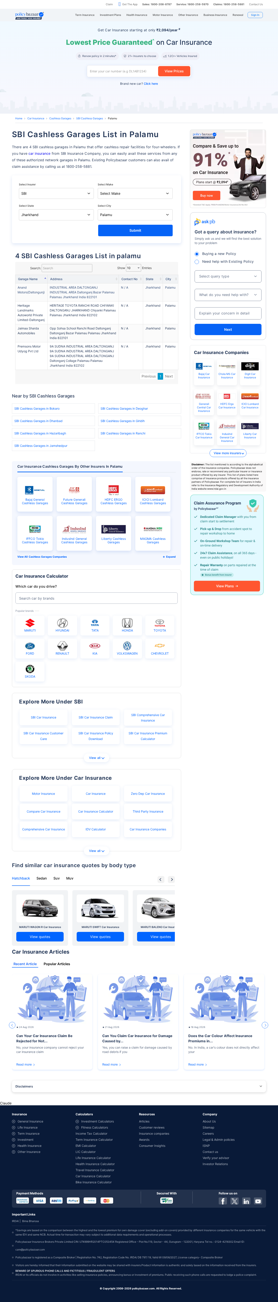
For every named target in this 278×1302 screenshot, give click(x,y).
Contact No (129, 279)
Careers (208, 1133)
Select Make (105, 184)
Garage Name (28, 279)
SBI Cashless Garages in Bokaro (37, 408)
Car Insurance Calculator (95, 811)
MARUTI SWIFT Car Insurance (100, 927)
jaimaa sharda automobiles (28, 330)
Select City (104, 205)
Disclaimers (24, 1086)
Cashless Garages (60, 118)
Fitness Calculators (94, 1127)
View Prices (174, 71)
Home (18, 118)
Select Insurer (27, 184)
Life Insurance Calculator (93, 1158)
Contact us (210, 1152)
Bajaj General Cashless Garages (35, 501)
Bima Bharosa (30, 1221)
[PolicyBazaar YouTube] (258, 1200)
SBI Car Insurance (43, 717)
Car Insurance (35, 118)
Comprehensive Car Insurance (43, 829)
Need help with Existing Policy (228, 261)
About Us (209, 1121)
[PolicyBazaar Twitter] (234, 1200)
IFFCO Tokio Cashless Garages (35, 540)
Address (56, 279)
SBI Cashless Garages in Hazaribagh (40, 433)
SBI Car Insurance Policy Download (95, 735)
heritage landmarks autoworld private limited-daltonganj (31, 313)
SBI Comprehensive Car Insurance (148, 717)
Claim (109, 4)
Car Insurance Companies (148, 829)
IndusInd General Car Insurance (227, 437)
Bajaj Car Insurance (204, 375)
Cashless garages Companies (48, 556)
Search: (35, 268)
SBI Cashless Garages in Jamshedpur (40, 445)
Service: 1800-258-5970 (192, 4)
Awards (144, 1139)
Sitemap (208, 1127)
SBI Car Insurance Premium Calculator (148, 735)
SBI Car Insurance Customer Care (43, 735)
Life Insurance (28, 1127)
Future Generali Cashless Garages (74, 501)
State (149, 279)
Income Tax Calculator (91, 1133)
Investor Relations (215, 1164)
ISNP (206, 1145)
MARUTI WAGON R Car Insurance (40, 927)
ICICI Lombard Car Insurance (250, 405)
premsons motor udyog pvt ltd (29, 348)
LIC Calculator (86, 1152)
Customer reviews (151, 1127)
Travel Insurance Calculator (95, 1170)
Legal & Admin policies (219, 1139)
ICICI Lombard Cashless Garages (153, 501)
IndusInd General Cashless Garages (74, 540)
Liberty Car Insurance (250, 435)
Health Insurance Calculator (95, 1164)
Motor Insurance (43, 793)
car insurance (39, 153)
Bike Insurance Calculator (94, 1182)
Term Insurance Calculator (94, 1139)
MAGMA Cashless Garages (152, 540)
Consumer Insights (152, 1145)
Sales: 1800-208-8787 (157, 4)
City (168, 279)
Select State (26, 205)
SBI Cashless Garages (89, 118)
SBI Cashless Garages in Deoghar (124, 408)
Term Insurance (29, 1133)
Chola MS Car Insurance (226, 375)
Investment (25, 1139)
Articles (144, 1121)
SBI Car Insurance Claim (96, 717)
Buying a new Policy (219, 253)
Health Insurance (29, 1145)
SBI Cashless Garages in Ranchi (123, 433)
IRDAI (15, 1221)
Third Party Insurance (148, 811)
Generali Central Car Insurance (204, 407)
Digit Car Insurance (250, 375)
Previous (149, 376)
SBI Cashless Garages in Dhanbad (38, 421)
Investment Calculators (97, 1121)
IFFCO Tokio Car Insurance (203, 435)
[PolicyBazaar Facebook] (223, 1200)
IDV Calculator (96, 829)
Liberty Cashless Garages (113, 540)
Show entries (134, 268)
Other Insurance (29, 1152)
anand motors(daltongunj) (31, 290)
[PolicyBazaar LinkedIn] (246, 1200)
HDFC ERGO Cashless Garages (114, 501)
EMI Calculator (86, 1145)
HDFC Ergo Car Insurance (226, 405)
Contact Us (256, 4)
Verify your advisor (216, 1158)
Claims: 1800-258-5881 (228, 4)
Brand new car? (139, 83)
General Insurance (30, 1121)
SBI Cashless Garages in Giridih (123, 421)
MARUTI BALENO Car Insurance (161, 927)
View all (95, 758)
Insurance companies (154, 1133)
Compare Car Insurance (43, 811)
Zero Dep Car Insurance (148, 793)
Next (169, 376)
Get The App (129, 4)
